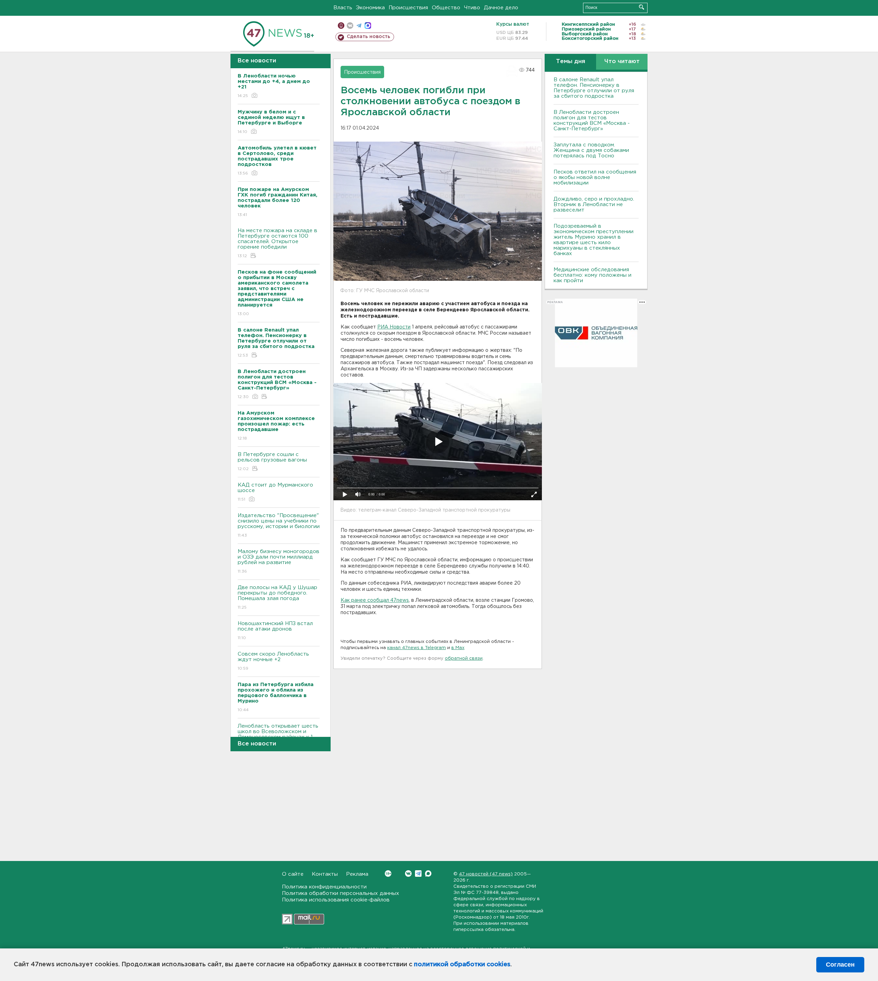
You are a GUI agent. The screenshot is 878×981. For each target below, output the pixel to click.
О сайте (293, 874)
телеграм (359, 25)
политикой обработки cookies (462, 964)
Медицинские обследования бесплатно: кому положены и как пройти (592, 275)
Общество (446, 7)
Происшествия (408, 7)
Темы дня (570, 61)
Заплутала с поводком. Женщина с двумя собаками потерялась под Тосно (591, 150)
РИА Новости (394, 327)
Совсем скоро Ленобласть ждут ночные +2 (273, 661)
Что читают (622, 61)
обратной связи (464, 658)
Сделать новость (368, 37)
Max (428, 873)
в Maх (457, 648)
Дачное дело (501, 7)
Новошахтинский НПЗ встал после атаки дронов (275, 630)
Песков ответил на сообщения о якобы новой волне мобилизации (595, 177)
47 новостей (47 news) (486, 874)
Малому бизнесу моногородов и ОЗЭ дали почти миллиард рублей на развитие (278, 561)
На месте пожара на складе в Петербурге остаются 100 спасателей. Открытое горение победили (277, 243)
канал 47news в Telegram (416, 648)
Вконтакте (408, 873)
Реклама (357, 874)
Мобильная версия (341, 25)
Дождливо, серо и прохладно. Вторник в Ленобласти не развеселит (594, 204)
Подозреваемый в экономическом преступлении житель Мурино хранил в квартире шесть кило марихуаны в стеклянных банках (593, 240)
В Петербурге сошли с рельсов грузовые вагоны (272, 461)
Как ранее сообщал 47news (375, 600)
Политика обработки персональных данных (340, 893)
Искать (641, 7)
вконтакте (350, 25)
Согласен (840, 964)
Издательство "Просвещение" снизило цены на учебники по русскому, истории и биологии (279, 525)
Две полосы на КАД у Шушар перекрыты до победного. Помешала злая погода (277, 597)
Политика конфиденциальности (324, 887)
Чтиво (472, 7)
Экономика (370, 7)
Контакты (325, 874)
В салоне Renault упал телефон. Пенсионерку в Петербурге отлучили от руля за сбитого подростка (594, 87)
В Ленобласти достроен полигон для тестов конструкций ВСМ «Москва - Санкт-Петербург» (592, 120)
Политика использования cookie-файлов (336, 900)
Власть (342, 7)
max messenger (368, 25)
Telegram (418, 873)
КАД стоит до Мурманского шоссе (275, 492)
